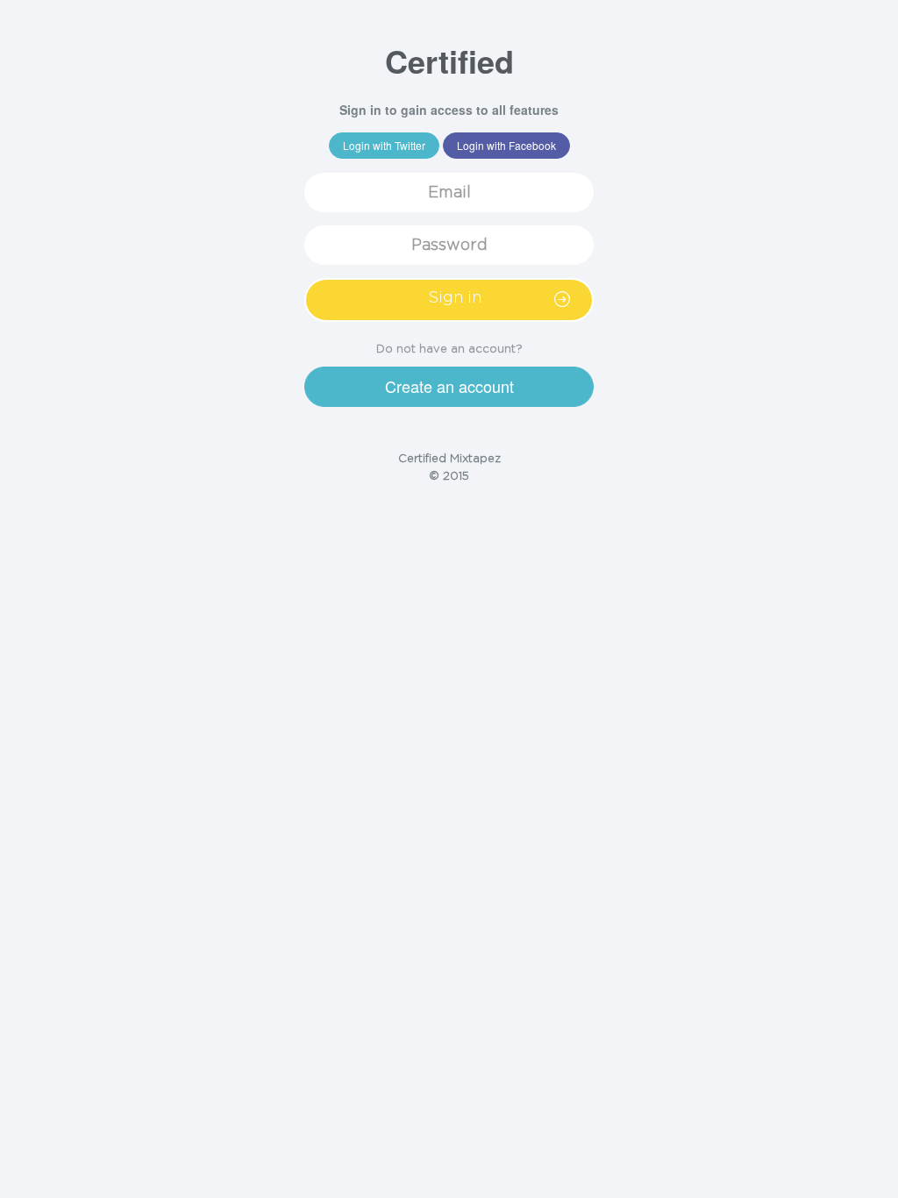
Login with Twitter (384, 145)
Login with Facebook (506, 145)
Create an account (449, 385)
